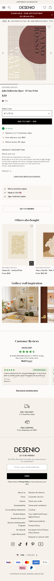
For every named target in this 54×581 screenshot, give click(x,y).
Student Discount (18, 518)
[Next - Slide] (51, 53)
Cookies (32, 510)
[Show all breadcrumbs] (4, 21)
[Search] (9, 7)
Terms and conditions (37, 505)
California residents (37, 521)
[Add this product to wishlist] (49, 27)
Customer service (36, 497)
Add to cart (27, 121)
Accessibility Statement (15, 510)
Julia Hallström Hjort (18, 21)
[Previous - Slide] (3, 53)
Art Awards (20, 530)
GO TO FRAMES (27, 209)
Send (26, 476)
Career (22, 501)
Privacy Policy (24, 482)
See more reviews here (27, 390)
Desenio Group (34, 574)
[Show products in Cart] (50, 7)
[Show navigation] (4, 7)
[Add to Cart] (31, 263)
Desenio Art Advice (37, 493)
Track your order (35, 501)
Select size (7, 109)
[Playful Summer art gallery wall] (20, 305)
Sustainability (19, 505)
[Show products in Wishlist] (44, 7)
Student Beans (19, 514)
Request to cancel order (39, 537)
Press (23, 497)
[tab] (9, 83)
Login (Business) (18, 534)
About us (21, 493)
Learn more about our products (27, 176)
